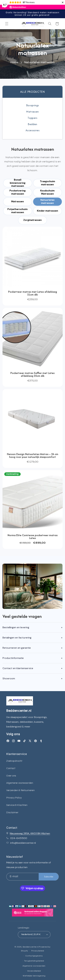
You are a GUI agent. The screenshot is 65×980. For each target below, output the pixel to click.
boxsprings (32, 105)
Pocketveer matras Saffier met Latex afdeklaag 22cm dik (32, 374)
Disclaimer (12, 812)
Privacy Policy (14, 798)
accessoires (33, 130)
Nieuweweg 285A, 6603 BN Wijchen (30, 833)
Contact (10, 768)
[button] (6, 23)
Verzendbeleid (34, 971)
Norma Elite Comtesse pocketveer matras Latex (33, 536)
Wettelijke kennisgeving (34, 976)
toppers (32, 118)
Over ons (11, 776)
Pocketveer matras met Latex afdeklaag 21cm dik (32, 293)
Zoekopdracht (14, 761)
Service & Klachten (16, 805)
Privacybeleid (37, 951)
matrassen (32, 111)
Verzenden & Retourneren (20, 790)
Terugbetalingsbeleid (34, 961)
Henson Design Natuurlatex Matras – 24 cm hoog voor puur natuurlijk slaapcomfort (32, 455)
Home (14, 62)
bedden (32, 124)
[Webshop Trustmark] (32, 913)
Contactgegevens (34, 956)
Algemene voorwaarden (19, 783)
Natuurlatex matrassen (39, 62)
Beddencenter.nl (30, 947)
